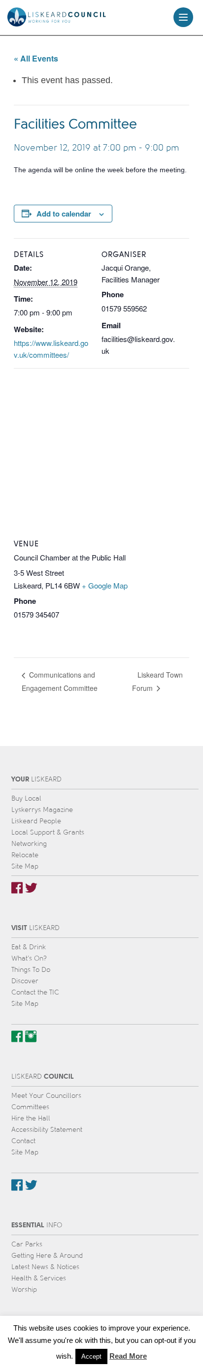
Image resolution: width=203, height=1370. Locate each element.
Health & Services (38, 1278)
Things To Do (30, 969)
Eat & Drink (28, 947)
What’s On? (29, 958)
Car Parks (26, 1244)
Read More (128, 1356)
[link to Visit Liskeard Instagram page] (30, 1036)
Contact (23, 1141)
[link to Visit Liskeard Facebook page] (17, 1036)
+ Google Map (105, 585)
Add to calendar (63, 213)
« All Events (36, 58)
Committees (30, 1107)
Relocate (24, 855)
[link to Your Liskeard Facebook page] (17, 888)
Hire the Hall (30, 1118)
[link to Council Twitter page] (31, 1185)
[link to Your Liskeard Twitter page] (31, 888)
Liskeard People (36, 821)
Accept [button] (91, 1356)
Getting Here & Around (47, 1255)
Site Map (24, 866)
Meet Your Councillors (46, 1095)
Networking (29, 843)
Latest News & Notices (45, 1267)
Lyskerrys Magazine (42, 809)
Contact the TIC (35, 992)
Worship (24, 1289)
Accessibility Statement (46, 1129)
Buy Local (26, 798)
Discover (24, 981)
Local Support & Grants (47, 832)
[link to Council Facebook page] (17, 1185)
